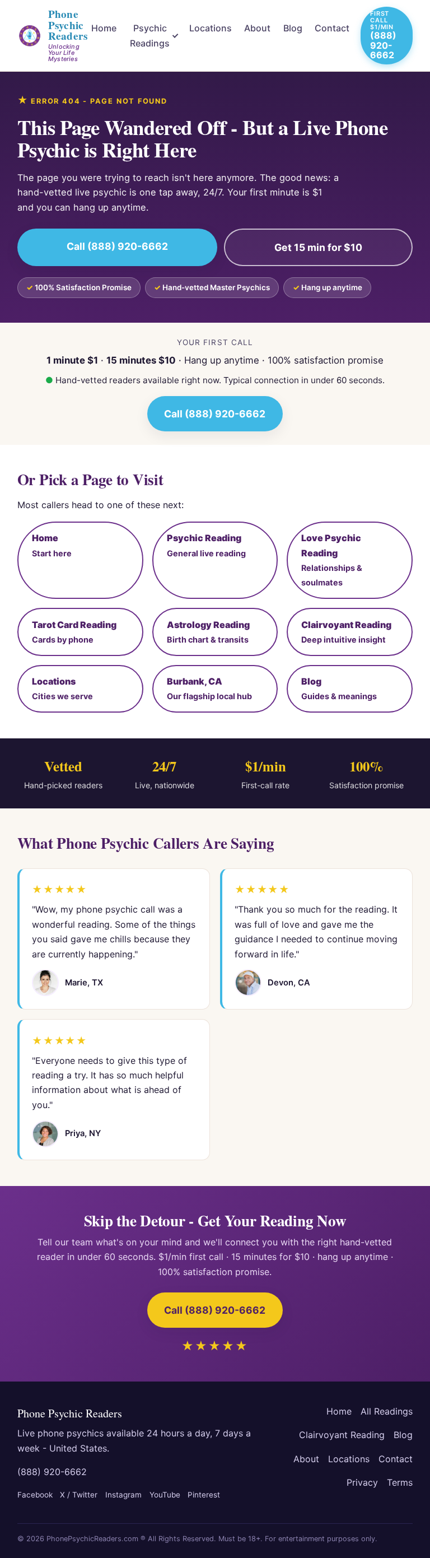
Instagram (123, 1494)
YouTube (164, 1494)
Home (103, 28)
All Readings (387, 1411)
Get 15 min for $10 (318, 247)
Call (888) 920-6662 (117, 246)
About (257, 28)
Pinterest (204, 1494)
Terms (400, 1482)
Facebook (35, 1494)
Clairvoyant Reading (342, 1434)
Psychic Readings (150, 35)
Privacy (362, 1482)
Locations (210, 28)
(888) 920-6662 (52, 1471)
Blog (292, 28)
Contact (332, 28)
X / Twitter (78, 1494)
